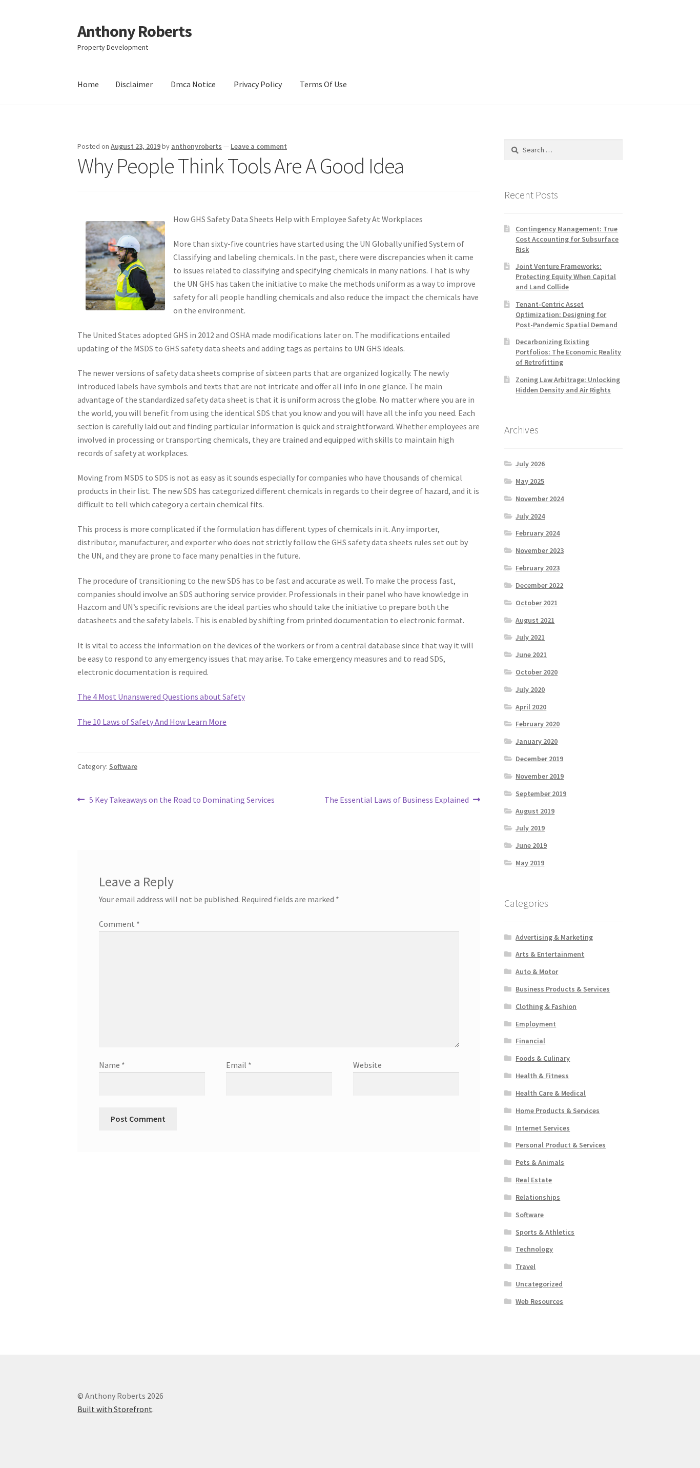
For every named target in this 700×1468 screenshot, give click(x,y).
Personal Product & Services (561, 1144)
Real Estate (534, 1179)
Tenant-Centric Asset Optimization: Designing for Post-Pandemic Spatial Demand (566, 314)
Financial (530, 1040)
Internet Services (543, 1128)
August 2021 (535, 620)
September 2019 (541, 793)
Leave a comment (259, 146)
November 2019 (540, 776)
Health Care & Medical (551, 1093)
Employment (536, 1023)
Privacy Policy (258, 84)
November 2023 (540, 550)
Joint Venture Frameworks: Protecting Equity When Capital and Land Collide (566, 276)
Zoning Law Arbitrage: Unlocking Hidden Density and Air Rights (568, 384)
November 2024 (540, 498)
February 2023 (538, 567)
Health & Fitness (542, 1075)
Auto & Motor (537, 971)
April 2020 (531, 706)
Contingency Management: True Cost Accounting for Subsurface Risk (567, 239)
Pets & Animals (540, 1162)
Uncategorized (539, 1283)
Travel (526, 1266)
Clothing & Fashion (546, 1006)
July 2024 (530, 516)
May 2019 (530, 862)
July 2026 (530, 463)
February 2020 (538, 723)
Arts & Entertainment (550, 954)
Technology (534, 1249)
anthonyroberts (196, 146)
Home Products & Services (558, 1110)
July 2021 (530, 637)
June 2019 (531, 845)
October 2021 (537, 602)
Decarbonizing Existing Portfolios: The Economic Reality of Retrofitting (568, 352)
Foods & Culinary (543, 1058)
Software (123, 766)
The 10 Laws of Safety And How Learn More (152, 722)
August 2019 (535, 811)
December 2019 (539, 758)
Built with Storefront (114, 1409)
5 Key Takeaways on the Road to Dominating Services (182, 800)
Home (88, 84)
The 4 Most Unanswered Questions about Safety (161, 696)
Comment (119, 924)
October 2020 (537, 672)
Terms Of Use (323, 84)
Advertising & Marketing (554, 937)
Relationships (538, 1197)
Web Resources (539, 1301)
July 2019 (530, 827)
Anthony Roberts (134, 31)
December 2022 (539, 585)
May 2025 (530, 481)
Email (239, 1065)
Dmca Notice (193, 84)
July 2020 (530, 689)
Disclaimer (134, 84)
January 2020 (537, 741)
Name (112, 1065)
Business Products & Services (563, 989)
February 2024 (538, 533)
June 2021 (531, 654)
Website (367, 1065)
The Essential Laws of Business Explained (396, 800)
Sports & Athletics (545, 1232)
